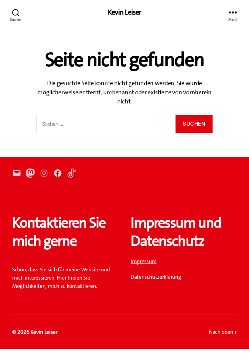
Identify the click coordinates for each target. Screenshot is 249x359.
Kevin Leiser (124, 12)
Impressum (144, 261)
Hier (62, 277)
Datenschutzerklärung (156, 277)
